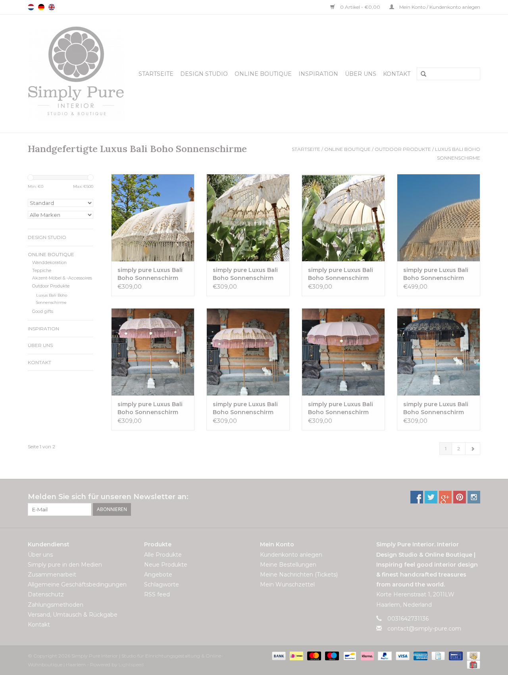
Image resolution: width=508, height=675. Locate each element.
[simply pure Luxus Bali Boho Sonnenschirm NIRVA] (248, 217)
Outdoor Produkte (403, 149)
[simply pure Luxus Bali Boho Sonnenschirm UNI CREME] (343, 217)
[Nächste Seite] (473, 449)
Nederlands (31, 7)
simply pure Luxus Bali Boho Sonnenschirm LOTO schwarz (435, 408)
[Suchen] (421, 74)
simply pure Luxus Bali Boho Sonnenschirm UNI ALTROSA (340, 408)
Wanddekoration (49, 262)
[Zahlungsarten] (278, 655)
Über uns (360, 73)
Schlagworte (161, 584)
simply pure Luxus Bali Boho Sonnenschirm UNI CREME (340, 274)
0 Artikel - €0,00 (360, 7)
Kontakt (396, 73)
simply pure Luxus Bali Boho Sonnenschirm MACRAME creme (435, 274)
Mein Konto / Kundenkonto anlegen (439, 7)
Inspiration (318, 73)
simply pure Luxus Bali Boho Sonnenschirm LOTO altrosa (150, 408)
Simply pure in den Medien (65, 564)
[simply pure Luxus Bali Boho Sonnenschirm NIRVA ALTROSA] (248, 351)
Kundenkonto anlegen (291, 554)
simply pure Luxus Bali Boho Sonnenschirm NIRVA (245, 274)
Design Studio (204, 73)
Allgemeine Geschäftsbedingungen (77, 584)
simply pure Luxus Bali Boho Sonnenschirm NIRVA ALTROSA (245, 408)
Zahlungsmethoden (55, 604)
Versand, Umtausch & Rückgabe (72, 614)
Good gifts (42, 311)
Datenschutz (46, 594)
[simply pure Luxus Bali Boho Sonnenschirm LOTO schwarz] (438, 351)
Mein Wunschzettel (287, 584)
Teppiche (41, 270)
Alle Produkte (163, 554)
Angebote (158, 574)
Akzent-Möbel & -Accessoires (62, 278)
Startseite (156, 73)
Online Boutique (263, 73)
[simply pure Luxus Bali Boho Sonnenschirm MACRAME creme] (438, 217)
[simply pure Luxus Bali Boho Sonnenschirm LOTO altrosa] (152, 351)
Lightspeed (131, 664)
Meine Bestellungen (288, 564)
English (51, 7)
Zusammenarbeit (52, 574)
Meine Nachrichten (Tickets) (299, 574)
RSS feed (157, 594)
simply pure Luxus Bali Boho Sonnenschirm (150, 274)
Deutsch (41, 7)
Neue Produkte (165, 564)
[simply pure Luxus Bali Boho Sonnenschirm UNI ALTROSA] (343, 351)
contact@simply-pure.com (424, 628)
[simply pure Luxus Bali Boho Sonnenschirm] (152, 217)
